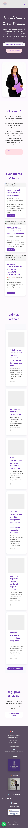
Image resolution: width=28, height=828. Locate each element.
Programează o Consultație (14, 44)
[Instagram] (5, 798)
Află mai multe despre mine (14, 152)
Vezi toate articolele (15, 668)
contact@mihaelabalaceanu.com (14, 751)
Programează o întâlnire (14, 715)
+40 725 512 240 (14, 747)
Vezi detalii (11, 215)
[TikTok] (11, 798)
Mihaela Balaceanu (14, 824)
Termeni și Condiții (14, 806)
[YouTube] (8, 798)
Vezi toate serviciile (14, 51)
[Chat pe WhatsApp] (3, 824)
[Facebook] (2, 798)
